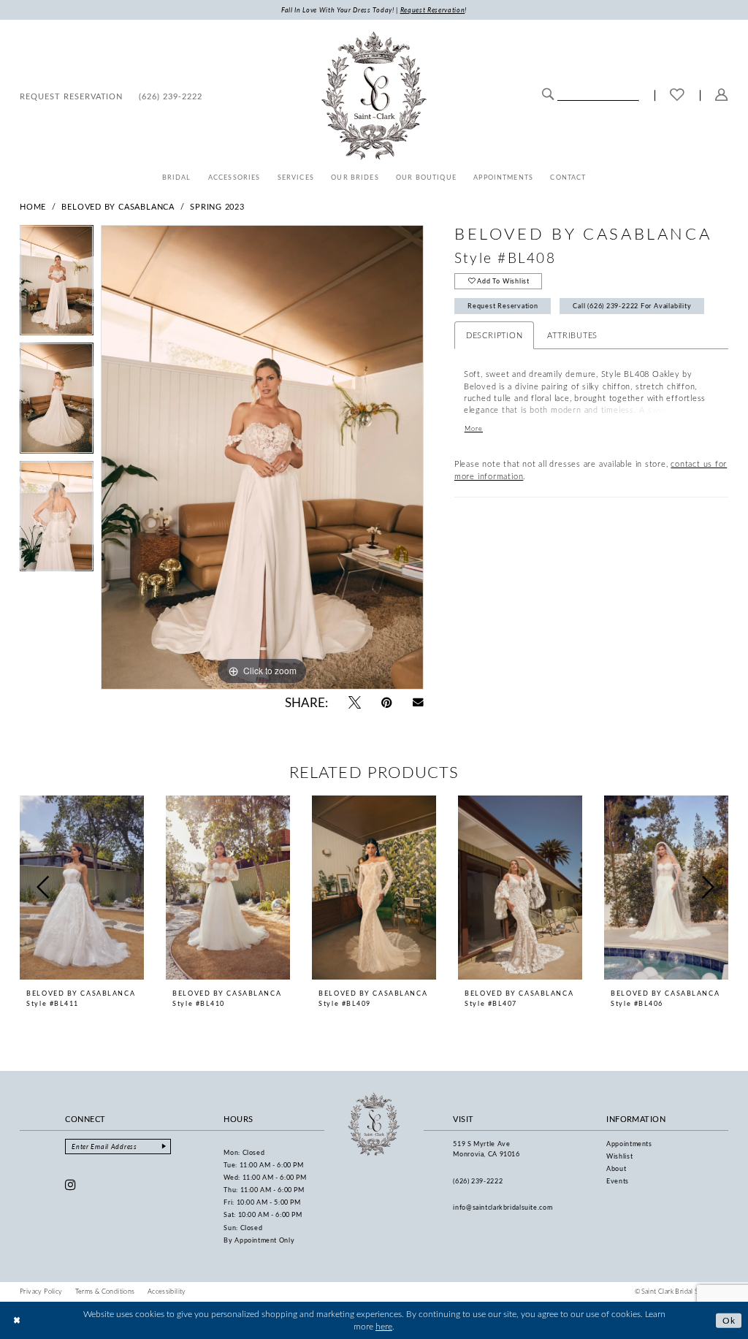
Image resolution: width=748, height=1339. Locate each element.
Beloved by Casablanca (117, 206)
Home (33, 206)
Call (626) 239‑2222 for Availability (632, 305)
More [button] (474, 428)
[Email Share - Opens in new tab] (418, 702)
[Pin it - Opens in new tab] (386, 702)
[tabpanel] (57, 284)
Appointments (629, 1143)
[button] (722, 96)
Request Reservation (503, 305)
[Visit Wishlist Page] (677, 96)
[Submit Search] (547, 94)
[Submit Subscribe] (164, 1146)
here (383, 1326)
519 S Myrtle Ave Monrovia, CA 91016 (486, 1149)
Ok (729, 1319)
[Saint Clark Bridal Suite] (374, 95)
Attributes (572, 334)
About (616, 1168)
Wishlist (619, 1156)
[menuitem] (71, 95)
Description (494, 334)
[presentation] (82, 888)
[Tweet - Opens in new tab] (354, 702)
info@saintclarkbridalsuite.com (502, 1207)
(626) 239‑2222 (478, 1181)
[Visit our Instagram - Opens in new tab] (71, 1184)
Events (617, 1181)
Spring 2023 (217, 206)
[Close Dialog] (17, 1320)
